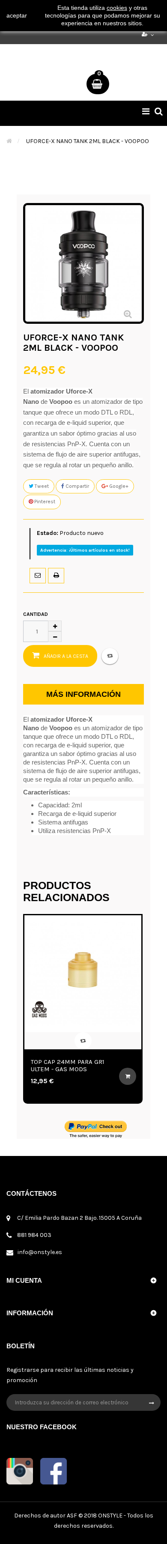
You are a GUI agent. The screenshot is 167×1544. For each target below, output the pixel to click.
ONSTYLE (110, 1515)
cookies (117, 7)
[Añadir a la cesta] (127, 1076)
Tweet (41, 486)
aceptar (16, 15)
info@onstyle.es (40, 1252)
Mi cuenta (24, 1280)
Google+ (118, 486)
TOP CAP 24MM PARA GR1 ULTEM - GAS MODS (67, 1065)
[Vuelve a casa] (9, 141)
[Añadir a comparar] (109, 656)
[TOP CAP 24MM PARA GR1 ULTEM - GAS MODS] (82, 973)
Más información (83, 694)
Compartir (76, 486)
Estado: (47, 533)
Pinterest (44, 502)
